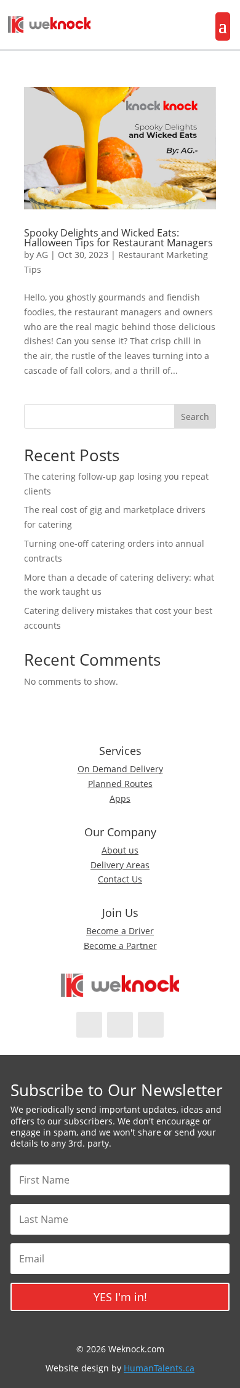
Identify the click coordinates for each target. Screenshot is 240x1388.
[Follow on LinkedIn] (151, 1025)
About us (120, 850)
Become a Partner (120, 945)
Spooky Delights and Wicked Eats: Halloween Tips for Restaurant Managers (118, 237)
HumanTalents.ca (159, 1368)
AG (42, 254)
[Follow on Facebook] (89, 1025)
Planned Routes (120, 783)
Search (195, 416)
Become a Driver (120, 931)
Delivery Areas (120, 865)
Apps (120, 798)
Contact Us (120, 879)
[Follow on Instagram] (120, 1025)
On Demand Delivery (120, 769)
